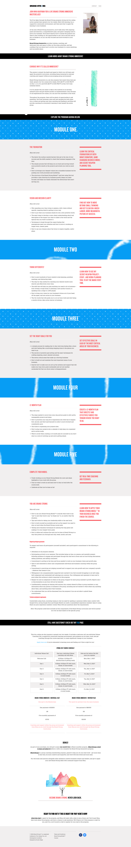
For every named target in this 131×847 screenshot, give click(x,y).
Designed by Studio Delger (36, 840)
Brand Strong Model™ (59, 836)
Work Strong (92, 747)
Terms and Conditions (59, 834)
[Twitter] (84, 835)
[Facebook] (80, 835)
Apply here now (42, 642)
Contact (56, 838)
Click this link (36, 818)
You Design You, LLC (41, 836)
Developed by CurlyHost (36, 838)
